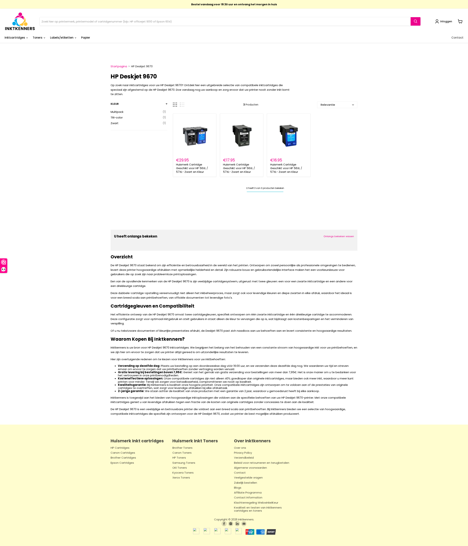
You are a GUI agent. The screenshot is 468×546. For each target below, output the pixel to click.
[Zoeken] (415, 21)
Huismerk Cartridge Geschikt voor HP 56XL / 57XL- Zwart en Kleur (192, 168)
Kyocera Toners (183, 473)
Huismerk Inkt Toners (195, 441)
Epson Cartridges (122, 463)
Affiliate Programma (248, 492)
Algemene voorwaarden (250, 468)
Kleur (115, 103)
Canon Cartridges (123, 453)
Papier (85, 37)
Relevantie (328, 105)
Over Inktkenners (252, 441)
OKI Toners (179, 468)
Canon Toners (182, 453)
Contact (457, 37)
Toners (38, 37)
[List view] (182, 105)
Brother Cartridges (123, 458)
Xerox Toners (181, 477)
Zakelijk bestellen (245, 483)
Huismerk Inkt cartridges (137, 441)
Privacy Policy (243, 453)
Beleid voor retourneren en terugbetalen (261, 463)
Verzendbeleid (244, 458)
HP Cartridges (120, 448)
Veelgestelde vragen (248, 477)
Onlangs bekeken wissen (339, 236)
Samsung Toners (183, 463)
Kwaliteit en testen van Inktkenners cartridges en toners (258, 509)
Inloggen (446, 21)
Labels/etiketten (62, 37)
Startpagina (119, 66)
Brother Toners (182, 448)
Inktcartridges (15, 37)
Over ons (240, 448)
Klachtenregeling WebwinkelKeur (256, 502)
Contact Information (248, 497)
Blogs (237, 487)
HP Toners (179, 458)
